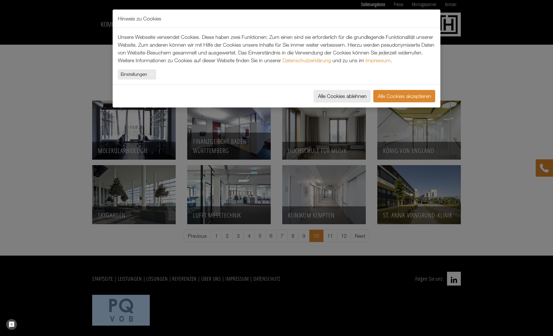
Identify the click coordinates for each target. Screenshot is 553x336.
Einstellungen (134, 74)
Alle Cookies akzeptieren (404, 96)
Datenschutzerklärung (307, 60)
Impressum (378, 60)
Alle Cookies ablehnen (342, 96)
